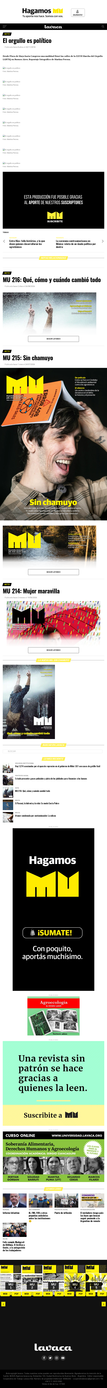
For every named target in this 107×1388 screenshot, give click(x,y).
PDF (16, 1294)
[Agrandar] (97, 604)
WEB (5, 1294)
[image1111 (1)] (53, 228)
